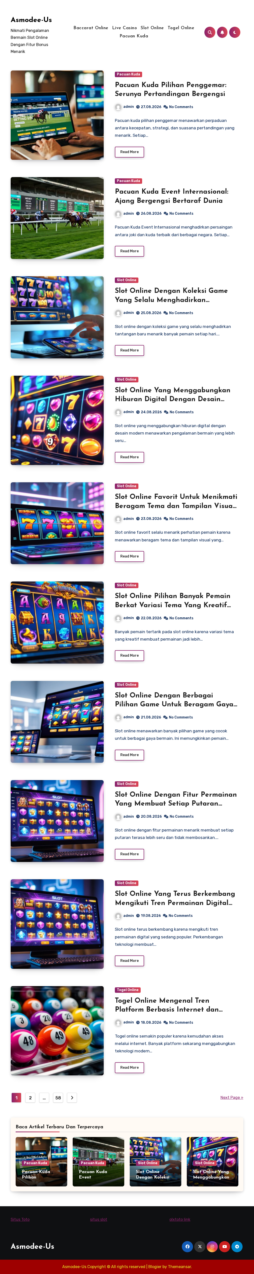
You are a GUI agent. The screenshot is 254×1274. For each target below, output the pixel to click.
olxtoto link (179, 1219)
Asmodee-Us (31, 20)
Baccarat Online (90, 28)
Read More (129, 152)
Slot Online (152, 28)
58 (58, 1098)
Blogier (154, 1266)
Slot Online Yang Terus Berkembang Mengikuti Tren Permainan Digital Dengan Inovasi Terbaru (175, 903)
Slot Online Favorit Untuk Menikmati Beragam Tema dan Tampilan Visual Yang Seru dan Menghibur (176, 506)
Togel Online (181, 28)
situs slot (98, 1219)
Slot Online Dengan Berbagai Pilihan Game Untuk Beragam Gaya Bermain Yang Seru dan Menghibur (174, 704)
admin (128, 107)
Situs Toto (20, 1219)
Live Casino (124, 28)
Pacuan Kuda (134, 36)
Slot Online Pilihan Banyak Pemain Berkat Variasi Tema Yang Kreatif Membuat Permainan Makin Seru (172, 605)
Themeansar (179, 1266)
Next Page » (232, 1097)
